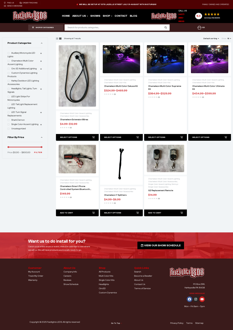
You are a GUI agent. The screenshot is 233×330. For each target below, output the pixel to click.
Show (224, 38)
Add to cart (66, 213)
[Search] (165, 27)
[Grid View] (60, 38)
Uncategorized (18, 128)
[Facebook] (189, 299)
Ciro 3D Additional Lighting (24, 68)
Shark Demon (18, 120)
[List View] (57, 38)
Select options (68, 137)
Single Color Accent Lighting (24, 124)
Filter (38, 152)
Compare (83, 76)
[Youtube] (202, 299)
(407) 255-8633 (181, 18)
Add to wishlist (71, 76)
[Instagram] (195, 299)
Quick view (77, 76)
